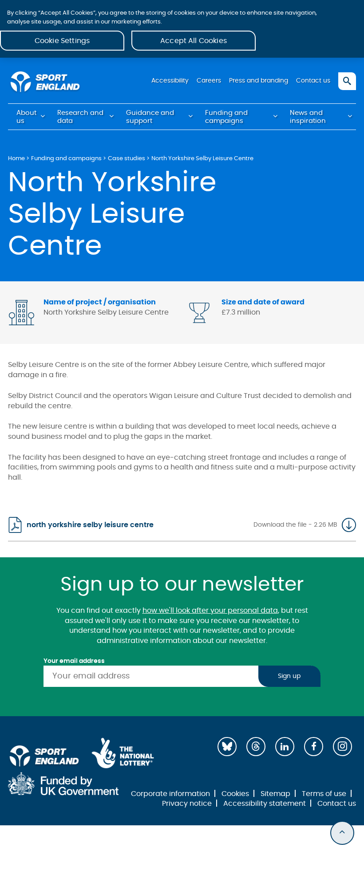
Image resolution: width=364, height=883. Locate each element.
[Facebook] (313, 746)
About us (26, 117)
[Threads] (255, 746)
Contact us (313, 80)
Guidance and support (150, 117)
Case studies (126, 159)
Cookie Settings (62, 40)
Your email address (74, 661)
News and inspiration (308, 117)
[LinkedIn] (284, 746)
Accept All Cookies (193, 40)
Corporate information (170, 793)
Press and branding (258, 80)
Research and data (80, 117)
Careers (209, 80)
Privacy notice (187, 803)
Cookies (235, 793)
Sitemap (275, 793)
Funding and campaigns (226, 117)
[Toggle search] (347, 81)
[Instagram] (342, 746)
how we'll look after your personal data (210, 610)
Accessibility (170, 80)
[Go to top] (342, 833)
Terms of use (324, 793)
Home (16, 159)
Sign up (289, 676)
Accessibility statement (264, 803)
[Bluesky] (227, 746)
